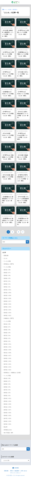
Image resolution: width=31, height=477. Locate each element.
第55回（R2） (7, 287)
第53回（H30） (8, 292)
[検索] (27, 241)
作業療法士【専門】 (9, 318)
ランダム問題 (7, 261)
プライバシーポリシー (15, 472)
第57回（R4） (7, 281)
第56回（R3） (7, 284)
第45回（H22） (8, 315)
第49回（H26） (8, 304)
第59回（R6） (7, 275)
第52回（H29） (8, 295)
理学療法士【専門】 (9, 264)
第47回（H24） (8, 309)
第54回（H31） (8, 289)
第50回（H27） (8, 301)
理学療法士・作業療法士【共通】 (12, 372)
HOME (16, 468)
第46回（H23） (8, 312)
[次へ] (22, 232)
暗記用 (5, 427)
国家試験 (6, 255)
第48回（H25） (8, 307)
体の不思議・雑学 (8, 432)
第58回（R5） (7, 278)
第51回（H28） (8, 298)
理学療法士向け (8, 429)
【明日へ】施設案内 (14, 470)
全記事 (4, 252)
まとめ (5, 258)
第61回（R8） (7, 269)
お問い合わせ (23, 470)
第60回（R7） (7, 272)
